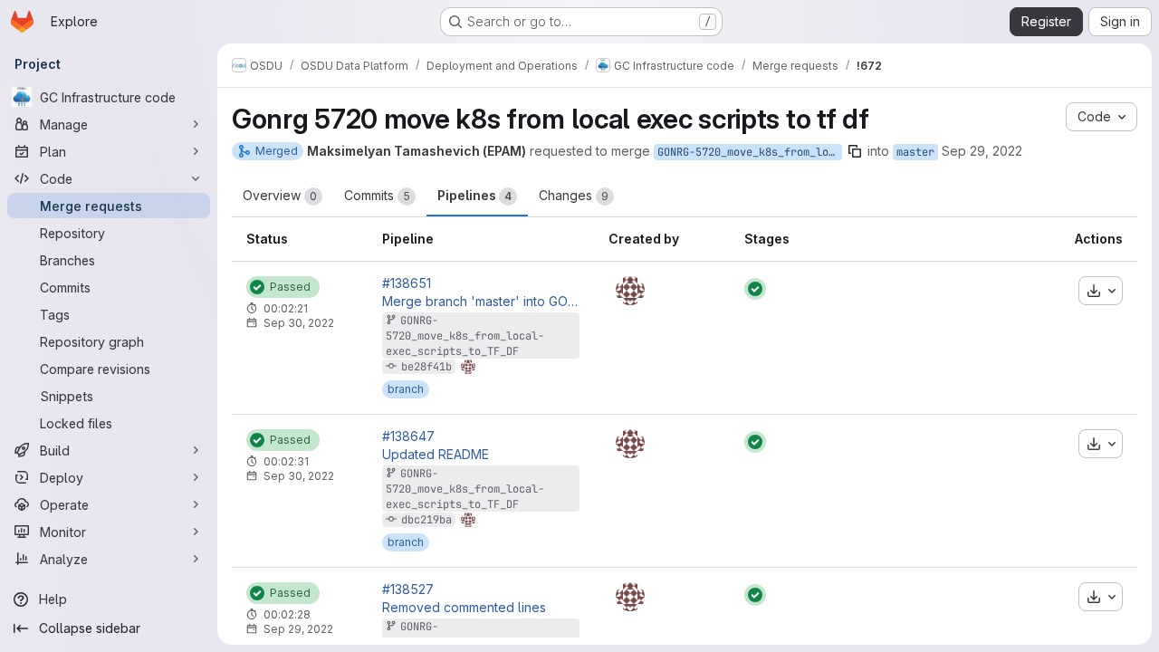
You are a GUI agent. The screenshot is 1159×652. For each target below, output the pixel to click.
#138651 (406, 283)
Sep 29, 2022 (982, 150)
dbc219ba (426, 520)
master (915, 152)
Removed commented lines (464, 607)
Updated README (435, 454)
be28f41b (426, 367)
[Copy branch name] (855, 151)
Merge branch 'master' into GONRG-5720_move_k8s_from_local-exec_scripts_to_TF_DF (481, 301)
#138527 (408, 589)
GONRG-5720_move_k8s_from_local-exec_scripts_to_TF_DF (749, 152)
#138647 (408, 436)
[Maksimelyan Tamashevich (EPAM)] (630, 290)
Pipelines (474, 195)
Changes (573, 195)
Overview (280, 195)
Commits (377, 195)
